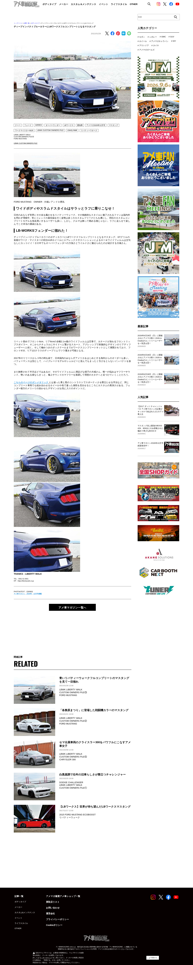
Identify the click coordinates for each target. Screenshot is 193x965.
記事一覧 (26, 23)
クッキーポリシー (46, 958)
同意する (152, 958)
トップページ (18, 23)
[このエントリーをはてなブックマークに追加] (123, 33)
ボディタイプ (35, 23)
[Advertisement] (72, 630)
